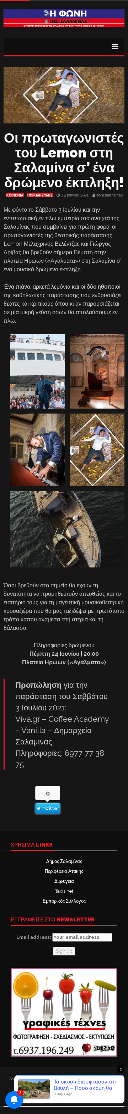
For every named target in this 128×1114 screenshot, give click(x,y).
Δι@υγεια (64, 881)
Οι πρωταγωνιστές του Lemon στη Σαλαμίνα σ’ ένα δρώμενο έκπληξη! (64, 160)
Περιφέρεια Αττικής (64, 871)
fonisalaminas (110, 195)
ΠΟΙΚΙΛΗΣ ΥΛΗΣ (39, 195)
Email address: (34, 937)
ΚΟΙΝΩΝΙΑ (14, 195)
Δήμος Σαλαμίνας (64, 861)
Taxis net (64, 891)
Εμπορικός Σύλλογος (64, 901)
